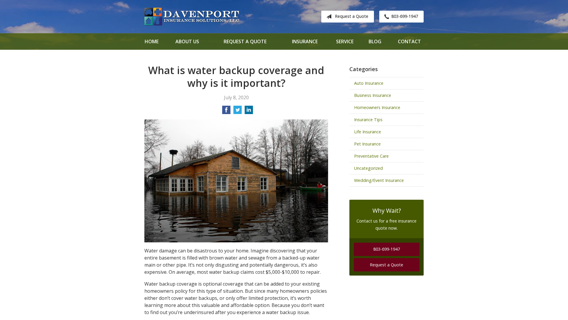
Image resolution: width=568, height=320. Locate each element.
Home (152, 41)
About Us (187, 41)
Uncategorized (368, 168)
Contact (409, 41)
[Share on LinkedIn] (249, 111)
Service (345, 41)
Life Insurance (367, 132)
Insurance (305, 41)
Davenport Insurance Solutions (191, 16)
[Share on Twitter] (237, 111)
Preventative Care (371, 156)
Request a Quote (351, 16)
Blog (375, 41)
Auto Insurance (368, 83)
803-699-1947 (404, 16)
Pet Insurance (367, 144)
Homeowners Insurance (377, 107)
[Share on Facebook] (226, 111)
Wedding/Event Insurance (379, 180)
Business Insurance (372, 95)
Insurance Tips (368, 119)
